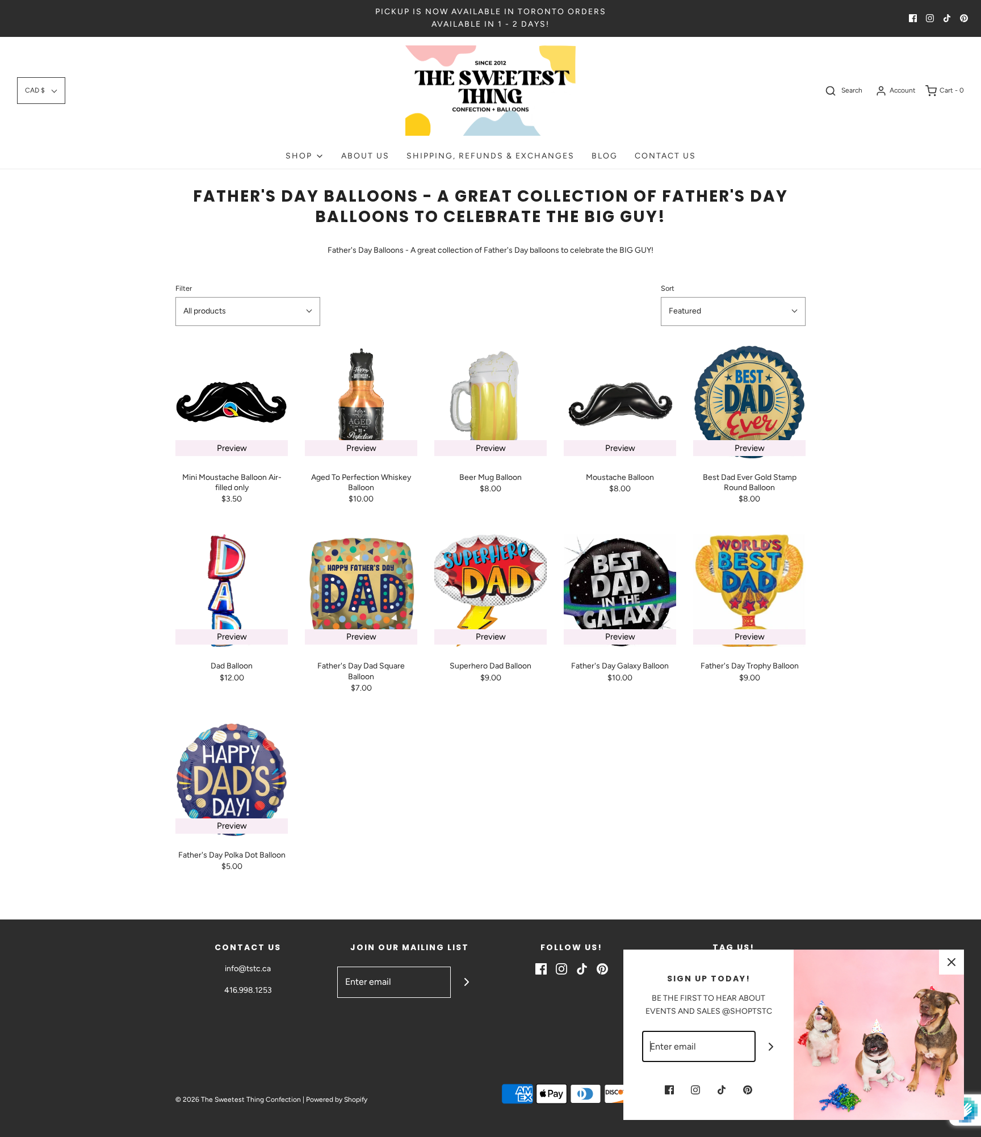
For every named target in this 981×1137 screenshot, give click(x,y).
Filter (183, 288)
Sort (667, 288)
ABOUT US (365, 156)
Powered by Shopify (336, 1099)
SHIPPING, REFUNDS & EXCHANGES (490, 156)
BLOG (605, 156)
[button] (41, 90)
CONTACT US (665, 156)
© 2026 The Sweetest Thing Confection (238, 1099)
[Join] (466, 982)
